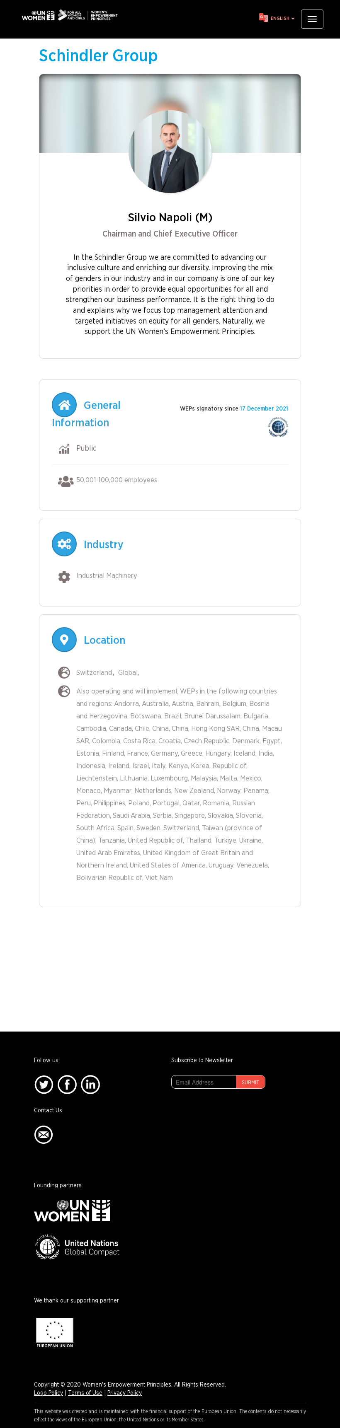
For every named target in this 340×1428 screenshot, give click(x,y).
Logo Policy (48, 1393)
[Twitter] (43, 1084)
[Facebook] (67, 1084)
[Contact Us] (43, 1134)
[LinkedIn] (90, 1084)
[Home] (72, 15)
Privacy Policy (124, 1393)
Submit (250, 1082)
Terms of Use (85, 1393)
